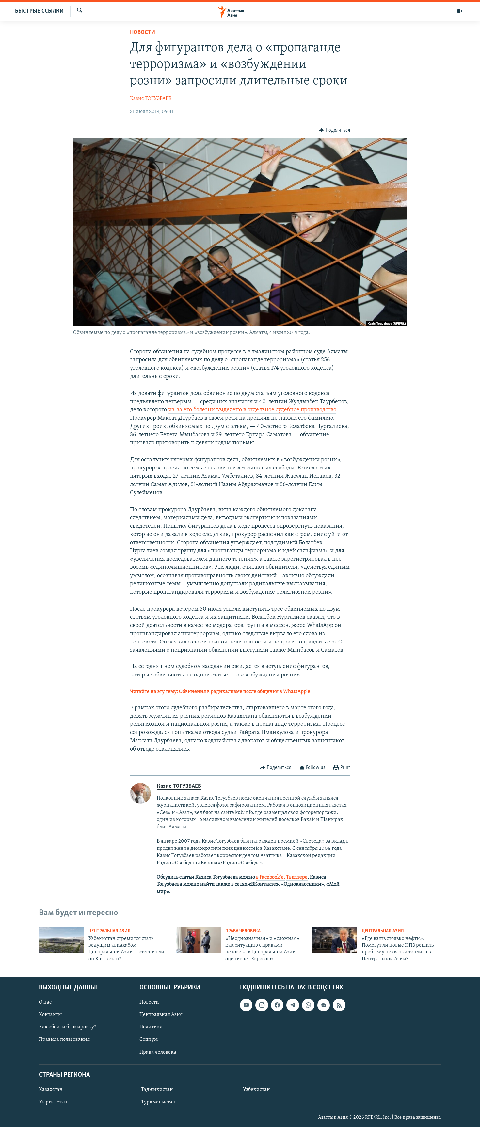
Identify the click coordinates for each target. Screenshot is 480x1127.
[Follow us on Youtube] (246, 1005)
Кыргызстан (53, 1102)
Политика (151, 1027)
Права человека (243, 931)
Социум (148, 1039)
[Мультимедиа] (460, 11)
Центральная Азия (109, 931)
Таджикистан (157, 1089)
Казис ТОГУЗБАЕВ (150, 98)
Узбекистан (256, 1089)
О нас (45, 1002)
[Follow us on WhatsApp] (308, 1005)
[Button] (334, 130)
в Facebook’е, (270, 877)
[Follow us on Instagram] (261, 1005)
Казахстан (51, 1089)
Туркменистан (158, 1102)
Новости (142, 33)
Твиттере (297, 877)
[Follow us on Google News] (323, 1005)
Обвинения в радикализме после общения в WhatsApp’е (244, 691)
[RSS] (339, 1005)
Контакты (50, 1014)
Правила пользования (64, 1039)
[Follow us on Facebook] (277, 1005)
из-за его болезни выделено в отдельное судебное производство (252, 410)
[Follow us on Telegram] (292, 1005)
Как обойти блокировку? (67, 1027)
